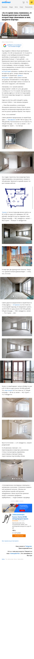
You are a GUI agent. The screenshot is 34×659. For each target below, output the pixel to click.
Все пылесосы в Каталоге (10, 541)
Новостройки (20, 559)
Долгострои (10, 559)
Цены (3, 559)
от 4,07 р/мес (16, 533)
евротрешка (9, 390)
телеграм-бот (15, 553)
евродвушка (11, 119)
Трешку (4, 212)
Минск (15, 559)
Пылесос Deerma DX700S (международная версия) (20, 518)
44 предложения (19, 535)
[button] (15, 170)
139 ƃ (13, 530)
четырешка (16, 305)
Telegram (28, 546)
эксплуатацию (6, 71)
